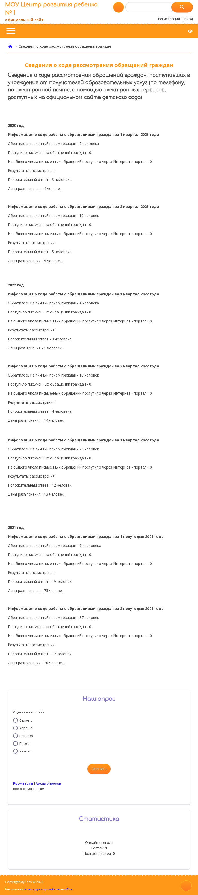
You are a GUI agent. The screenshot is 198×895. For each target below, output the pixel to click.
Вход (188, 18)
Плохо (24, 744)
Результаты (23, 783)
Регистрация (169, 18)
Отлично (26, 720)
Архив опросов (48, 783)
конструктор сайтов (42, 889)
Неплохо (26, 736)
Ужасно (25, 751)
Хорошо (25, 728)
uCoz (68, 889)
